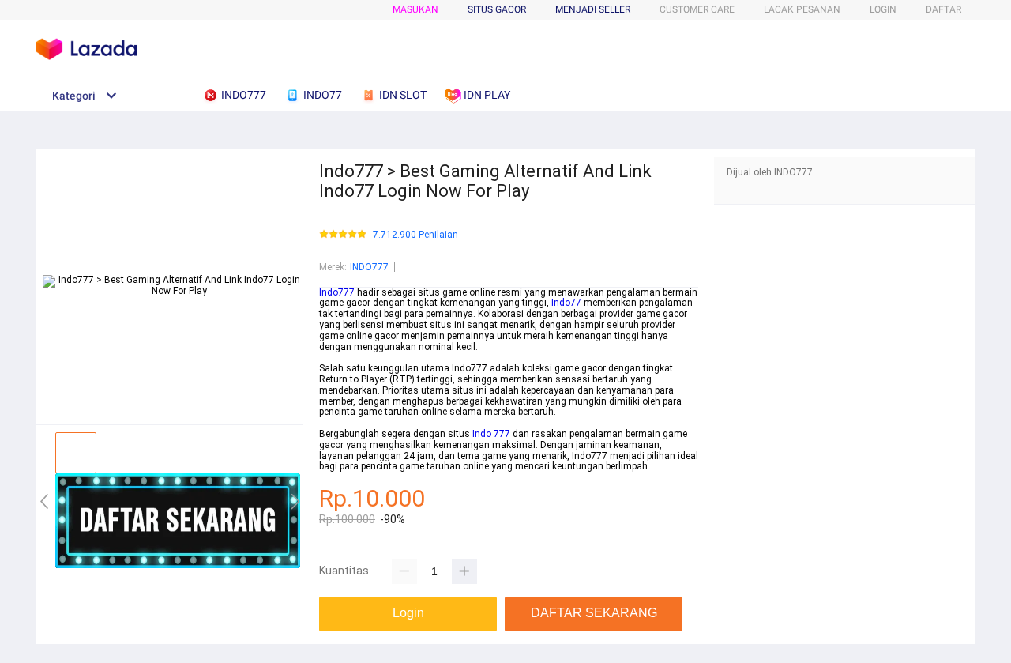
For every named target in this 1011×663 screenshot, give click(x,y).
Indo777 (337, 292)
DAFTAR (943, 9)
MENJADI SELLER (592, 9)
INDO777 (369, 267)
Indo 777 (491, 433)
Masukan (415, 9)
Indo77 (566, 302)
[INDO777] (177, 565)
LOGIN (883, 9)
